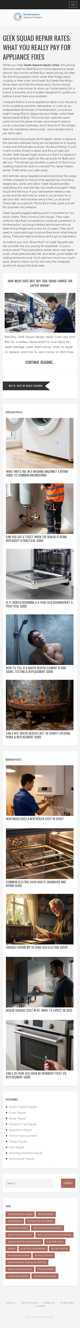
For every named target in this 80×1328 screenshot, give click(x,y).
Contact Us (49, 1302)
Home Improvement (23, 1136)
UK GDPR (40, 1306)
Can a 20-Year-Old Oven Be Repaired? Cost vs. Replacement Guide (36, 1075)
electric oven (55, 1241)
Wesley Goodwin (34, 385)
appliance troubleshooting (54, 1235)
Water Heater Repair (23, 1107)
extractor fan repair (40, 1221)
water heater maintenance (24, 1241)
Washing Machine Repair (25, 1153)
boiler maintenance (20, 1235)
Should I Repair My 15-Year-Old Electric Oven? (37, 947)
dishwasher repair (45, 1276)
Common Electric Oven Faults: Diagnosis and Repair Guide (36, 884)
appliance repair (18, 1228)
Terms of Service (29, 1302)
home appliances (18, 1276)
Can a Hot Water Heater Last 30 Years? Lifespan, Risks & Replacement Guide (38, 735)
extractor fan (43, 1255)
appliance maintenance (47, 1228)
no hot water (59, 1248)
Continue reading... (40, 362)
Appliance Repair (20, 1130)
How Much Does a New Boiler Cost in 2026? (35, 819)
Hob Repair (16, 1147)
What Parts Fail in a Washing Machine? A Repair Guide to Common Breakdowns (37, 473)
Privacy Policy (67, 1302)
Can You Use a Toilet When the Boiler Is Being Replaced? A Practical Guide (36, 538)
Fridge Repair (18, 1141)
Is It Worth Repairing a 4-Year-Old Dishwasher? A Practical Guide (39, 604)
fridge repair (45, 1269)
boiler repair (46, 1214)
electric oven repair (33, 1248)
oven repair (15, 1221)
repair (11, 1248)
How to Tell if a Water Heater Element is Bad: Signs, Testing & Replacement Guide (36, 669)
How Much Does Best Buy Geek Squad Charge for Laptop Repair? (40, 283)
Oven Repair (17, 1112)
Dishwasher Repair (21, 1159)
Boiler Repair (17, 1118)
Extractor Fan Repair (23, 1124)
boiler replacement (20, 1269)
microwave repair (18, 1255)
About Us (11, 1302)
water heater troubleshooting (27, 1262)
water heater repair (20, 1214)
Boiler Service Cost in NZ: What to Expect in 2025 (39, 1010)
